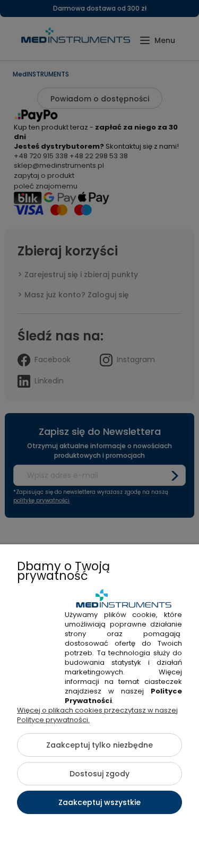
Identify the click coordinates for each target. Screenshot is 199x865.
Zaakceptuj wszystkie (99, 802)
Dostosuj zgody (99, 773)
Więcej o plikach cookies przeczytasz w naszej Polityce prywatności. (97, 715)
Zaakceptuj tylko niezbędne (99, 745)
